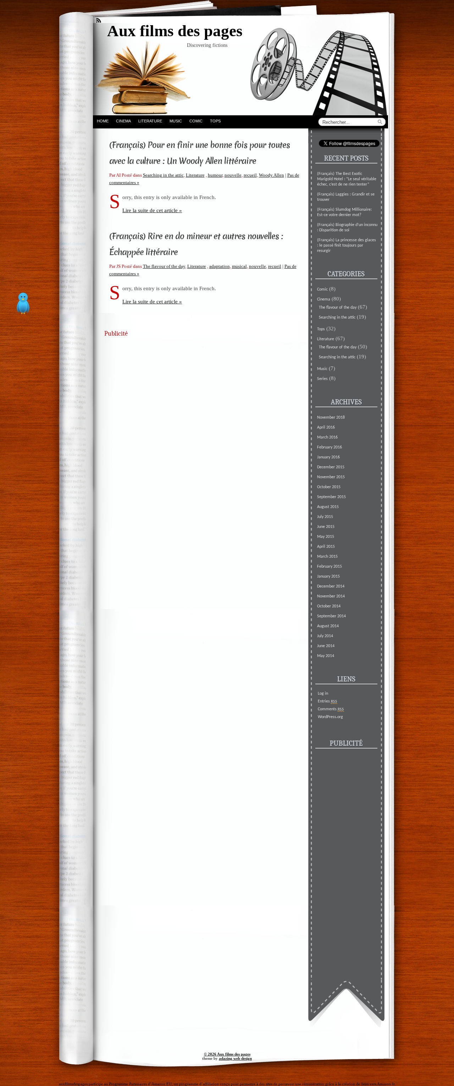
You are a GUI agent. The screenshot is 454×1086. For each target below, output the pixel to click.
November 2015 (331, 477)
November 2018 (331, 417)
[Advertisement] (200, 391)
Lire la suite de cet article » (152, 210)
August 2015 (328, 507)
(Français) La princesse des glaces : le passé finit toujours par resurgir (346, 245)
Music (176, 121)
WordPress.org (330, 717)
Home (103, 121)
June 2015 (325, 527)
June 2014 (325, 646)
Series (322, 379)
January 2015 (328, 576)
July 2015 (325, 517)
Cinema (123, 121)
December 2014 (330, 586)
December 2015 (330, 467)
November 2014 (331, 596)
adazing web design (235, 1058)
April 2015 (326, 547)
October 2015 (328, 487)
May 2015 (325, 537)
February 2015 (329, 566)
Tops (215, 121)
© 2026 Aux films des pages (227, 1054)
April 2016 (326, 427)
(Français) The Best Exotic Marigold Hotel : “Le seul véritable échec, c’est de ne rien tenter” (346, 179)
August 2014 (328, 626)
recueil (250, 175)
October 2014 (328, 606)
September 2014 (331, 616)
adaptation (219, 266)
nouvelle (233, 175)
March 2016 (327, 437)
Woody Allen (271, 175)
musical (239, 266)
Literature (150, 121)
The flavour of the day (164, 266)
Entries (327, 701)
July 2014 (325, 636)
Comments (331, 709)
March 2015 (327, 557)
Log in (323, 693)
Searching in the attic (163, 175)
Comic (196, 121)
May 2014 (325, 656)
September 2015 (331, 497)
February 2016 (329, 447)
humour (215, 175)
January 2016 (328, 457)
